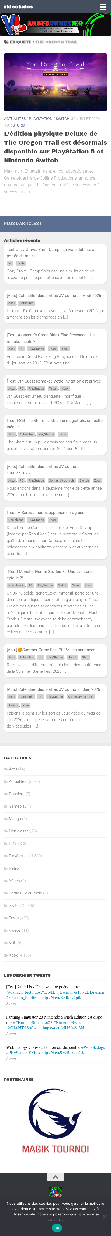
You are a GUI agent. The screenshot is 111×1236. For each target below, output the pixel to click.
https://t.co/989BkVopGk (62, 1052)
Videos (15, 930)
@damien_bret (18, 992)
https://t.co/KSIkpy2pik (61, 997)
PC (10, 263)
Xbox (65, 349)
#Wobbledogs (93, 1047)
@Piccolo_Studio (21, 997)
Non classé (15, 520)
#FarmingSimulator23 (34, 1022)
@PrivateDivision (89, 992)
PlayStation (41, 119)
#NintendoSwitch (69, 1022)
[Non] (104, 1216)
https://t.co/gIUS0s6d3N (63, 1027)
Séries (14, 880)
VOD (13, 942)
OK (57, 1228)
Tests (21, 263)
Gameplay (17, 806)
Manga (15, 818)
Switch (63, 119)
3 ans (11, 1003)
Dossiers (17, 793)
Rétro (14, 868)
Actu (11, 303)
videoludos (18, 6)
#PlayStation (17, 1052)
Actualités (15, 119)
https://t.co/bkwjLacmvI (52, 992)
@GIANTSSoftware (24, 1027)
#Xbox (34, 1052)
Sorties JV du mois (62, 480)
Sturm (19, 125)
